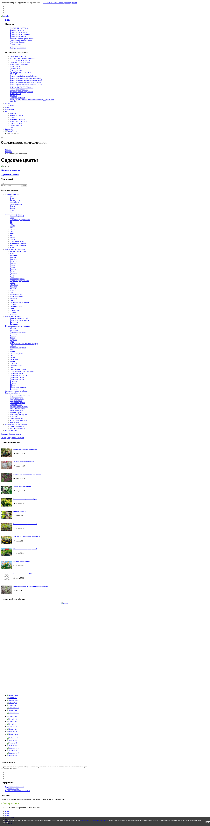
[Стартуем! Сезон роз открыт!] (6, 568)
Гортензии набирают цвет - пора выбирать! (25, 499)
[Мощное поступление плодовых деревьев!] (6, 556)
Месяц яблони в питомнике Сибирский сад (25, 449)
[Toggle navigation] (2, 137)
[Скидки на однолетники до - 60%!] (6, 581)
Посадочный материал (15, 438)
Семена (3, 438)
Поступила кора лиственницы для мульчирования (27, 474)
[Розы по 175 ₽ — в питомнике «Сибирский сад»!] (6, 543)
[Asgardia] (5, 16)
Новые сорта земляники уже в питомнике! (25, 524)
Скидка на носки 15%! (19, 511)
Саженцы (4, 434)
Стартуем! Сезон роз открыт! (21, 561)
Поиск (7, 133)
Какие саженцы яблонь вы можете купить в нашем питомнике (30, 586)
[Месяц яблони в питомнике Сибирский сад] (6, 456)
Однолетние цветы (10, 175)
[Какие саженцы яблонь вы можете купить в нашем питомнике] (6, 593)
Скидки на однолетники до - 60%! (22, 573)
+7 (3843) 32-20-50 (51, 3)
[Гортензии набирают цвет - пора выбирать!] (6, 506)
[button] (7, 20)
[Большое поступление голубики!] (6, 493)
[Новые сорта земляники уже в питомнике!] (6, 531)
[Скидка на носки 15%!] (6, 518)
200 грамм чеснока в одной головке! (23, 461)
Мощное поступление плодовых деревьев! (25, 548)
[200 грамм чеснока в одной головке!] (6, 468)
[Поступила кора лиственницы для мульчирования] (6, 481)
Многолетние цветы (10, 170)
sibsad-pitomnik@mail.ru (68, 3)
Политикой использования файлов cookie (94, 820)
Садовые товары (14, 434)
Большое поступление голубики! (22, 486)
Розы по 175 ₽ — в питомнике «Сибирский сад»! (26, 536)
